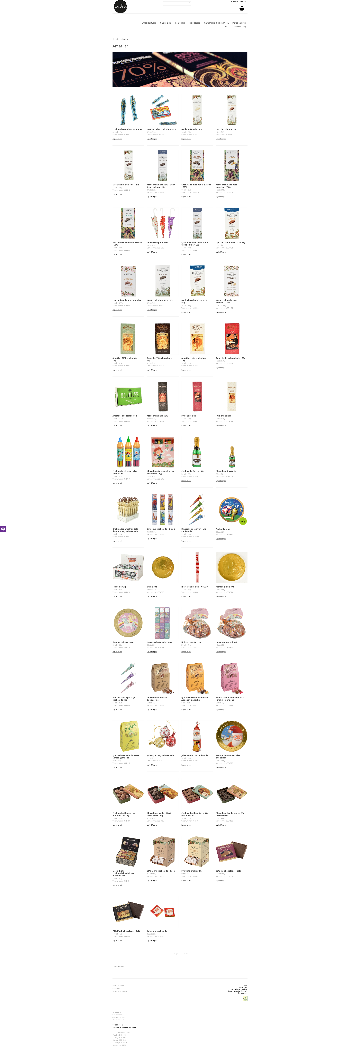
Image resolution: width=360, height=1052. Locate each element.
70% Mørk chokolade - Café (161, 871)
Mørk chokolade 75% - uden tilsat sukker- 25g (161, 185)
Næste (185, 953)
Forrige (175, 953)
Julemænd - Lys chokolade (194, 755)
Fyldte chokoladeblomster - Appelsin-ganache (195, 698)
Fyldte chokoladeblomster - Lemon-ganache (126, 756)
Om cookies (243, 993)
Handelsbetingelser (239, 989)
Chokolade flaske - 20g (193, 471)
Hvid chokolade (223, 415)
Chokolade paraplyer (157, 242)
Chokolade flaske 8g (226, 471)
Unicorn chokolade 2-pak (159, 642)
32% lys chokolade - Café (228, 871)
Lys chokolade (188, 415)
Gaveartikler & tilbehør (214, 22)
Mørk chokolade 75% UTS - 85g (194, 301)
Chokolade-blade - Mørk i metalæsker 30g (159, 814)
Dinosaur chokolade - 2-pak (161, 529)
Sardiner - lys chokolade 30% (161, 129)
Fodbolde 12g (119, 586)
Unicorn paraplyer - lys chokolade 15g (123, 698)
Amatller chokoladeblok (124, 415)
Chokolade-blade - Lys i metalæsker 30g (124, 814)
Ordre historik (118, 986)
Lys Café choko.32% (191, 871)
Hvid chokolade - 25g (191, 129)
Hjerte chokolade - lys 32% (194, 586)
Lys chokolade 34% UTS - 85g (230, 242)
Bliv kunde (237, 27)
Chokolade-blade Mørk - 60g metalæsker (230, 814)
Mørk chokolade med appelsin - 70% (226, 185)
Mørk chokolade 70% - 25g (125, 184)
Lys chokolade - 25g (226, 129)
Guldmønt (152, 586)
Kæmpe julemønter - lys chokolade (228, 756)
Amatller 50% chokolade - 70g (125, 359)
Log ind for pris (117, 139)
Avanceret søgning (120, 991)
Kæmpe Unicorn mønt (123, 642)
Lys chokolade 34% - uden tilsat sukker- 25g (194, 243)
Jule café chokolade (157, 931)
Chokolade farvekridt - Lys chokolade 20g (160, 472)
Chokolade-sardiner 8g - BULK (127, 129)
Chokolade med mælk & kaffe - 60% (196, 185)
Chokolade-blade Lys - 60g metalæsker (194, 814)
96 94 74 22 (119, 1025)
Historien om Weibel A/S (237, 991)
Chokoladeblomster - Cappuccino (157, 698)
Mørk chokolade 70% (157, 415)
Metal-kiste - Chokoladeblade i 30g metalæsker (123, 873)
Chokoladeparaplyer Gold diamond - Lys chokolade (125, 530)
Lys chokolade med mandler (126, 300)
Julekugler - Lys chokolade (160, 755)
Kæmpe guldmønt (225, 586)
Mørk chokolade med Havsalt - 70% (127, 243)
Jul (228, 22)
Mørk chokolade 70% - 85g (160, 300)
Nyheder (228, 27)
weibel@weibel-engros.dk (126, 1027)
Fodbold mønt (223, 529)
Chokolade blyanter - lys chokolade (124, 472)
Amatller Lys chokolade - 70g (230, 358)
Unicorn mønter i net (191, 642)
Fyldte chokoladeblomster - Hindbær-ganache (230, 698)
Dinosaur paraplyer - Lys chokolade (193, 530)
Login (245, 27)
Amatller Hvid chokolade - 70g (194, 359)
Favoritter (116, 989)
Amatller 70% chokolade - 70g (160, 359)
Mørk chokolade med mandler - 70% (226, 301)
